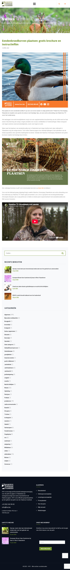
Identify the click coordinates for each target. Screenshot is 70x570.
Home (3, 23)
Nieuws (9, 23)
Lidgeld (6, 377)
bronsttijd (7, 324)
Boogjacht (7, 321)
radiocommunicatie (10, 404)
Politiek (6, 397)
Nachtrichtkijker (9, 384)
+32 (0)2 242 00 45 (8, 504)
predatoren (7, 401)
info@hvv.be (6, 507)
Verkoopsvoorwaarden (44, 494)
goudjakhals (8, 354)
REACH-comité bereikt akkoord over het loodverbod (27, 295)
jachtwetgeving (8, 374)
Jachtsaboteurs (8, 368)
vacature (6, 421)
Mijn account (41, 507)
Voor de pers (42, 504)
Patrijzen (7, 394)
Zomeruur (7, 464)
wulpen (6, 461)
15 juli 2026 (13, 542)
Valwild (6, 424)
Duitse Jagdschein (9, 331)
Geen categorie (8, 344)
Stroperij (6, 411)
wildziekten (7, 454)
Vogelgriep (7, 434)
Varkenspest (8, 427)
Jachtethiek (7, 364)
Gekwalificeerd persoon (11, 348)
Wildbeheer (7, 447)
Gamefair (7, 341)
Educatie (6, 334)
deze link (41, 188)
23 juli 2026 (13, 534)
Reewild (6, 407)
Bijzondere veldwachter (11, 318)
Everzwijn (7, 338)
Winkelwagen (42, 510)
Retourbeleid (42, 490)
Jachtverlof (7, 371)
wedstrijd (7, 441)
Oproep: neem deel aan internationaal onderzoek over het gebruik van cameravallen (36, 268)
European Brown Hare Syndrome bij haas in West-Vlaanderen (29, 277)
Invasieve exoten (9, 358)
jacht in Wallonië (9, 361)
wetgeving (7, 444)
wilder (6, 451)
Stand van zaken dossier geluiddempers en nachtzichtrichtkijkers (30, 286)
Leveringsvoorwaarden (45, 497)
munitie (6, 381)
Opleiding (7, 391)
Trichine (6, 414)
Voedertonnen (8, 431)
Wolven (6, 457)
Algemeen (7, 314)
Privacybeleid (42, 500)
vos (5, 437)
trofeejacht (7, 417)
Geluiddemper (8, 351)
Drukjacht (7, 328)
